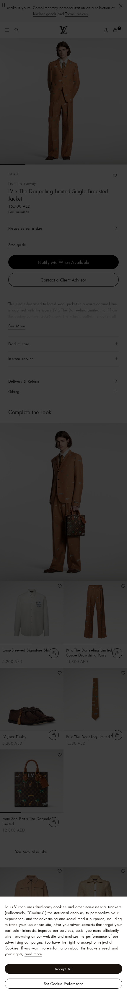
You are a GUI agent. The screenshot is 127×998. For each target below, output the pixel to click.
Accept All (64, 969)
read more (33, 954)
